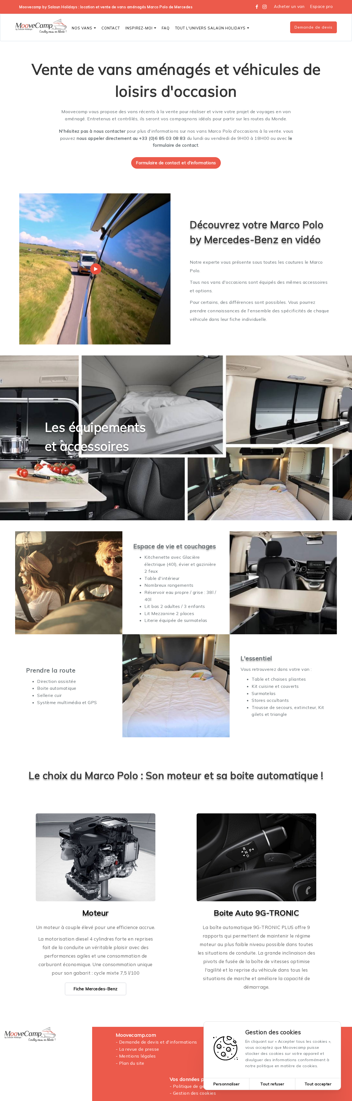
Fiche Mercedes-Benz (95, 988)
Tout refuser (272, 1083)
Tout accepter (318, 1083)
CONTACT (110, 28)
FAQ (166, 28)
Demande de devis (313, 27)
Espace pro (321, 6)
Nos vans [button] (82, 28)
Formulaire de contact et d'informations (176, 162)
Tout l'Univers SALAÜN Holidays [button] (210, 28)
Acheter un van (289, 6)
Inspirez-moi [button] (139, 28)
